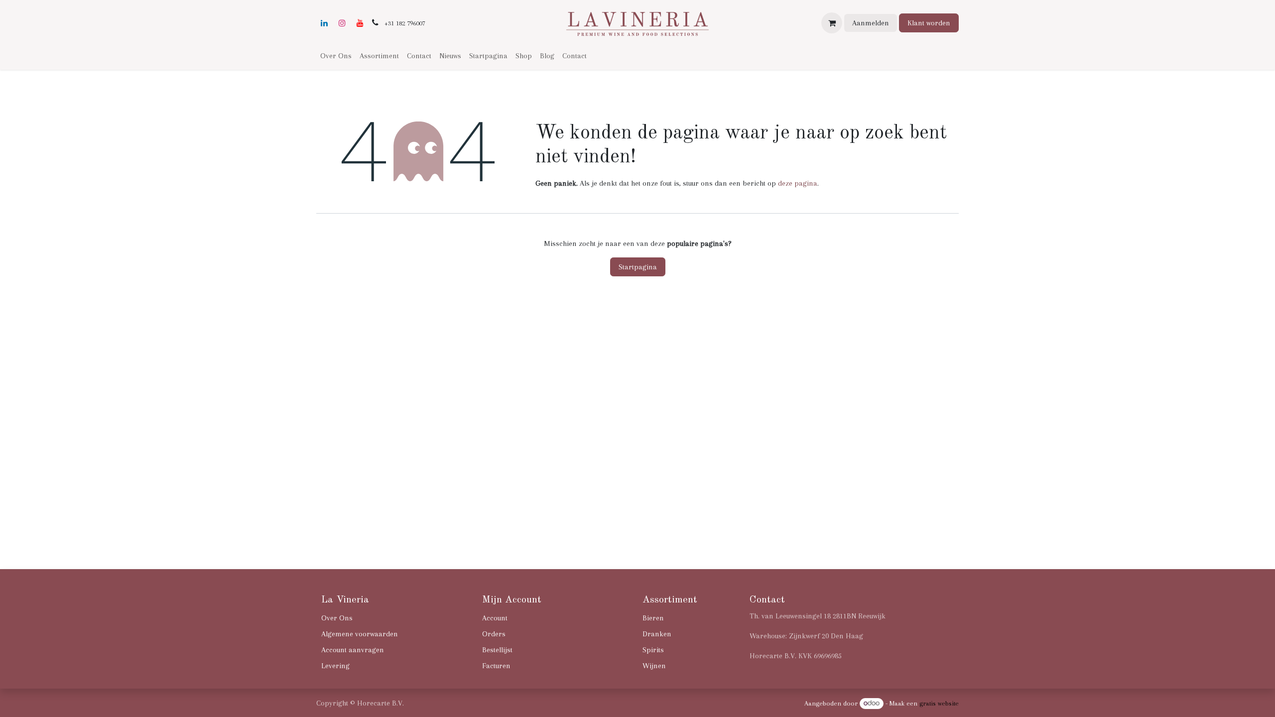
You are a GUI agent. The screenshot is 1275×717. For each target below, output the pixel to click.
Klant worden (928, 22)
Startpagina (638, 266)
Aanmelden (870, 22)
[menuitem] (336, 56)
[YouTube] (360, 23)
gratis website (939, 703)
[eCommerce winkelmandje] (831, 22)
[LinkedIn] (324, 23)
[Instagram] (342, 23)
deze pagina (797, 183)
